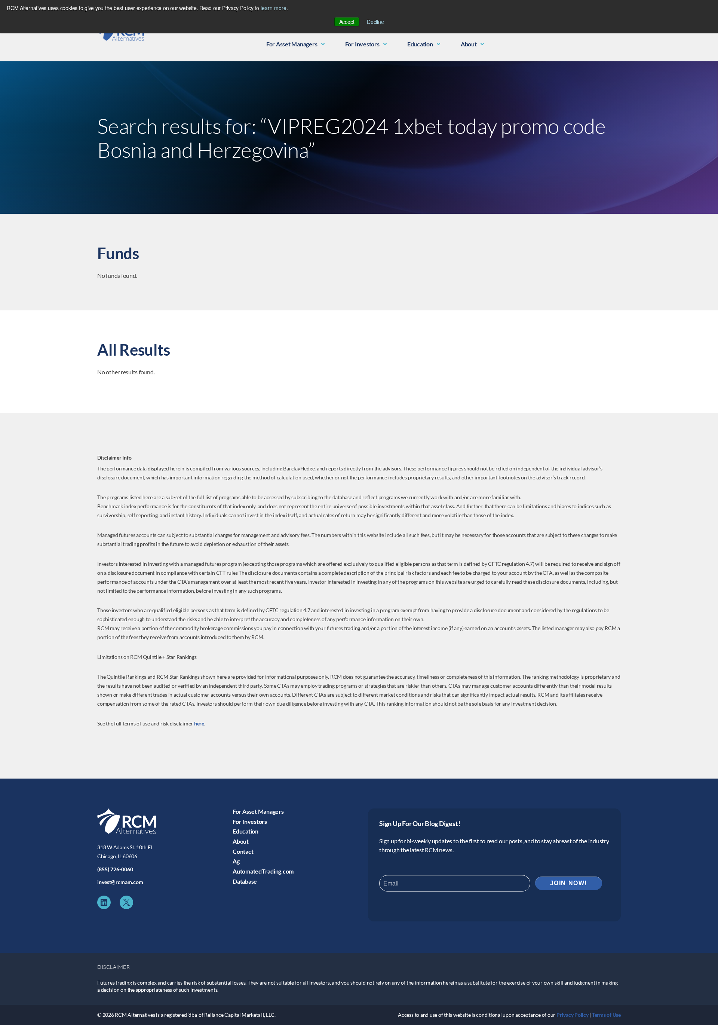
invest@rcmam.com (120, 882)
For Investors (362, 43)
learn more (273, 8)
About (469, 43)
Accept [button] (347, 21)
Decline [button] (375, 21)
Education (420, 43)
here (199, 723)
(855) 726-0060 (115, 869)
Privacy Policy (572, 1015)
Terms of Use (606, 1015)
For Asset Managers (291, 43)
